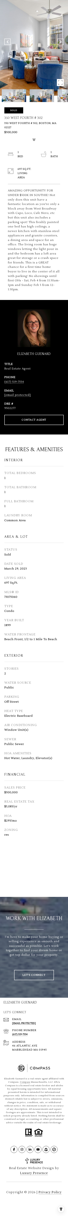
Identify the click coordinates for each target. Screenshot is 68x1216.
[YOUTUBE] (38, 1149)
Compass (25, 1082)
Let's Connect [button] (34, 975)
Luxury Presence (34, 1173)
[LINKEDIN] (30, 1149)
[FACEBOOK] (13, 1149)
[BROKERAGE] (54, 1149)
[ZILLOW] (46, 1149)
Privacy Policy (50, 1192)
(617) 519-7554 (14, 382)
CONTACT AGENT (34, 419)
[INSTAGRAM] (21, 1149)
